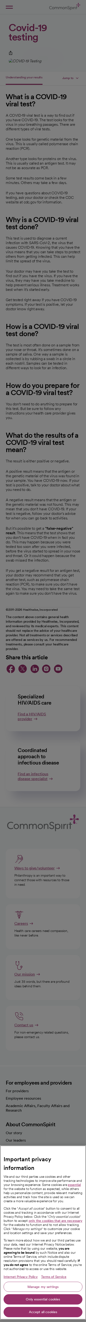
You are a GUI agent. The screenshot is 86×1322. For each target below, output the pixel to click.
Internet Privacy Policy (21, 1277)
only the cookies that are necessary (55, 1221)
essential (74, 1185)
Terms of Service (53, 1277)
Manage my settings (43, 1287)
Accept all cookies (43, 1312)
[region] (43, 1232)
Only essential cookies (43, 1299)
